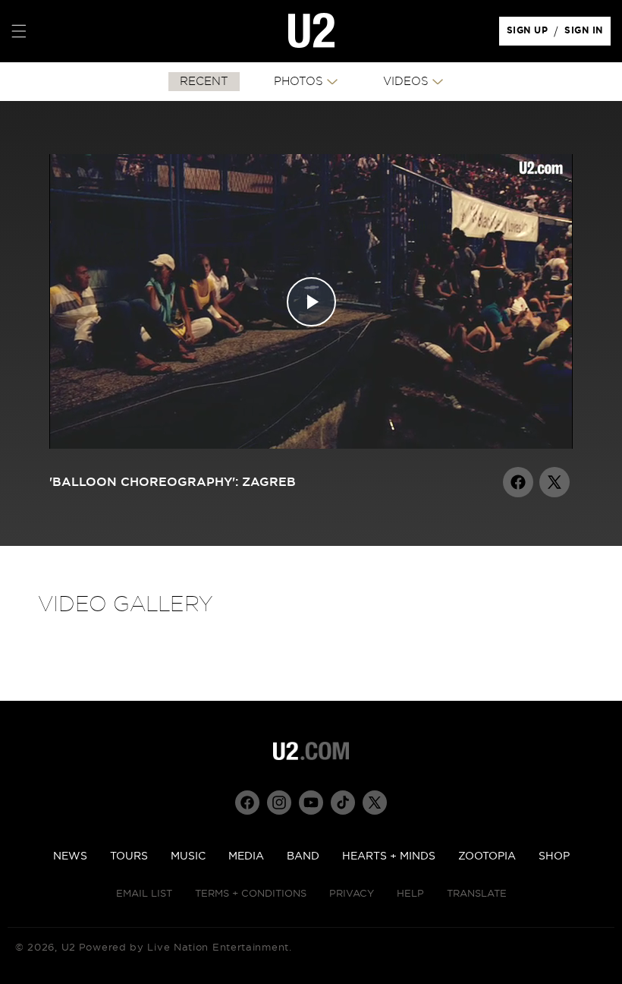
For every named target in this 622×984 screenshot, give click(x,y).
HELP (410, 894)
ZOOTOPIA (487, 856)
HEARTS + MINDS (388, 856)
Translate (477, 894)
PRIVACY (351, 894)
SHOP (554, 856)
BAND (303, 856)
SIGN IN (587, 34)
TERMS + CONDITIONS (250, 894)
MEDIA (246, 856)
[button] (19, 31)
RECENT (204, 81)
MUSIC (188, 856)
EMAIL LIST (144, 894)
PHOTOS (298, 81)
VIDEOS (406, 81)
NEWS (70, 856)
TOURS (129, 856)
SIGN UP (530, 34)
